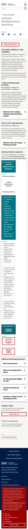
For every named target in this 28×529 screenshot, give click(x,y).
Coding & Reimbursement (9, 437)
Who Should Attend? (10, 364)
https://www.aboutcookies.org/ (10, 502)
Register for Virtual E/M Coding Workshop (9, 351)
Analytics (6, 519)
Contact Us (4, 482)
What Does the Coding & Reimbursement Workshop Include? (12, 114)
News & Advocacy (6, 479)
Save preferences (7, 521)
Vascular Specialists (14, 451)
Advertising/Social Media (11, 517)
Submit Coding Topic (14, 414)
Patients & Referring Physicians (14, 458)
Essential (6, 514)
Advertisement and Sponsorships (10, 485)
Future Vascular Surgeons (14, 455)
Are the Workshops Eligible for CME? (12, 380)
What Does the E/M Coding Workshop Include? (12, 144)
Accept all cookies (14, 525)
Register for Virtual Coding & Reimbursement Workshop (8, 341)
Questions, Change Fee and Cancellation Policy (12, 398)
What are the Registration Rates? (12, 371)
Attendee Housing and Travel (11, 389)
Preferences (7, 515)
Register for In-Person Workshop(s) (8, 330)
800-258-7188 (14, 472)
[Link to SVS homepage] (8, 4)
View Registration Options (10, 44)
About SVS (4, 476)
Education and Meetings (8, 14)
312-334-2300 (5, 472)
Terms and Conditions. (13, 509)
